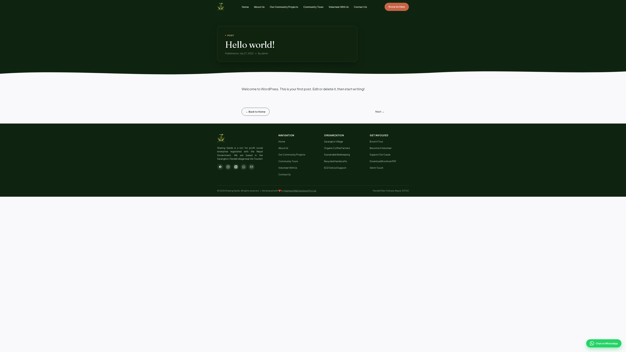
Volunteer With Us (339, 6)
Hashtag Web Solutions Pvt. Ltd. (300, 190)
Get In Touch (376, 167)
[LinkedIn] (236, 167)
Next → (379, 111)
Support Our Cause (380, 154)
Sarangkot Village (333, 141)
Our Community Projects (284, 6)
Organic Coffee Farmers (337, 148)
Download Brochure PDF (383, 161)
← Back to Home (255, 111)
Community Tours (313, 6)
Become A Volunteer (381, 148)
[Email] (251, 167)
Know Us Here (397, 6)
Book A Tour (376, 141)
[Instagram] (228, 167)
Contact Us (360, 6)
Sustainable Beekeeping (337, 154)
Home (245, 6)
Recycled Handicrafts (335, 161)
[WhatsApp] (244, 167)
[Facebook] (220, 167)
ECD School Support (335, 167)
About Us (259, 6)
